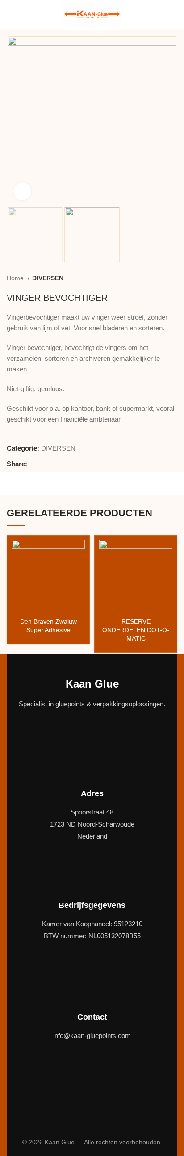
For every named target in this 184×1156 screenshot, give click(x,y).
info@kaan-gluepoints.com (92, 1035)
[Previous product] (155, 278)
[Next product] (172, 278)
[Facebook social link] (34, 464)
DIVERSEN (47, 278)
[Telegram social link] (76, 464)
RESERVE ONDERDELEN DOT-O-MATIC (135, 630)
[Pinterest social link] (55, 464)
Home (16, 278)
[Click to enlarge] (22, 191)
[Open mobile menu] (10, 15)
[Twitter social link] (45, 464)
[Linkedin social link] (65, 464)
